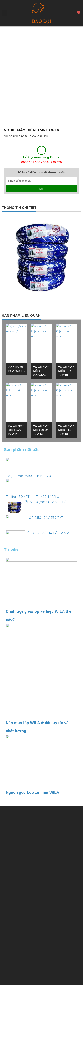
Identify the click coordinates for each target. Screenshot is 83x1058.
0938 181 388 (30, 162)
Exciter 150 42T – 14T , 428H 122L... (32, 491)
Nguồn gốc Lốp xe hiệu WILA (32, 787)
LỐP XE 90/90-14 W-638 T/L (45, 497)
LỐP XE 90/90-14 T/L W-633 (47, 527)
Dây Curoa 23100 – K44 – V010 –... (32, 470)
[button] (4, 13)
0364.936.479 (52, 162)
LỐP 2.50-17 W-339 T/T (45, 512)
